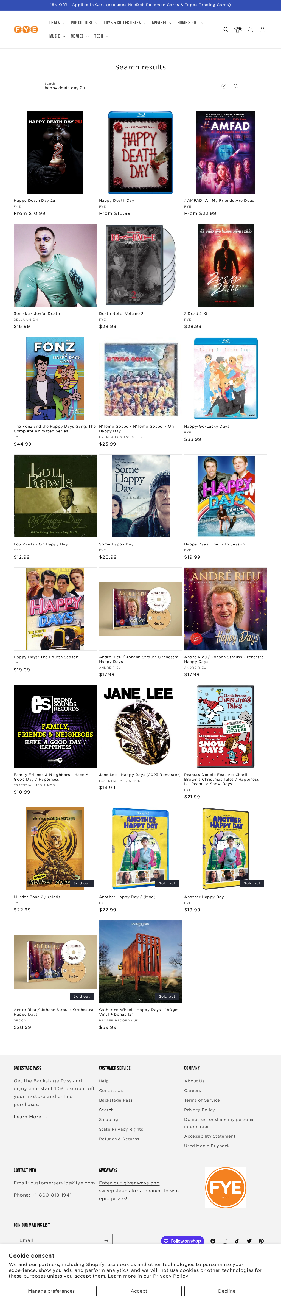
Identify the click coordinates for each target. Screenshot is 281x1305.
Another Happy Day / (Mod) (127, 897)
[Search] (236, 86)
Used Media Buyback (206, 1146)
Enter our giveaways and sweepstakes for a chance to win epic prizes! (139, 1191)
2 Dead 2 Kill (197, 314)
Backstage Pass (116, 1100)
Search (106, 1110)
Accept (139, 1291)
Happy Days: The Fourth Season (46, 657)
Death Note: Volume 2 (121, 314)
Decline (226, 1291)
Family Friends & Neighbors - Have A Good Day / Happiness (51, 777)
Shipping (108, 1119)
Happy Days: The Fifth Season (214, 544)
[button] (57, 23)
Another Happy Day (204, 897)
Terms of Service (202, 1100)
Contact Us (111, 1090)
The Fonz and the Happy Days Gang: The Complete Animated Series (55, 428)
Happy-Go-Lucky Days (206, 426)
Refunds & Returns (119, 1139)
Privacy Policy (170, 1276)
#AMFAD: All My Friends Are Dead (219, 200)
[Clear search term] (224, 86)
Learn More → (30, 1116)
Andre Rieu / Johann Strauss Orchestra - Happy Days (140, 659)
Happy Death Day (116, 200)
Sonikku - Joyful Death (37, 314)
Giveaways (108, 1170)
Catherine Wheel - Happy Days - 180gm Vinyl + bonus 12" (139, 1012)
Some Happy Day (116, 544)
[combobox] (140, 86)
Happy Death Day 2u (34, 200)
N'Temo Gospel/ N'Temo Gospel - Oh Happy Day (136, 428)
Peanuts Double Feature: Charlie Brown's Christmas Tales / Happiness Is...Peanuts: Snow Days (221, 779)
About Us (194, 1081)
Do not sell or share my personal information (219, 1122)
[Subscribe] (106, 1240)
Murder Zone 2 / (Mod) (37, 897)
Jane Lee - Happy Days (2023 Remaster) (140, 775)
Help (104, 1081)
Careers (192, 1090)
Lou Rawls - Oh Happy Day (41, 544)
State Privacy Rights (121, 1129)
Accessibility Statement (209, 1136)
